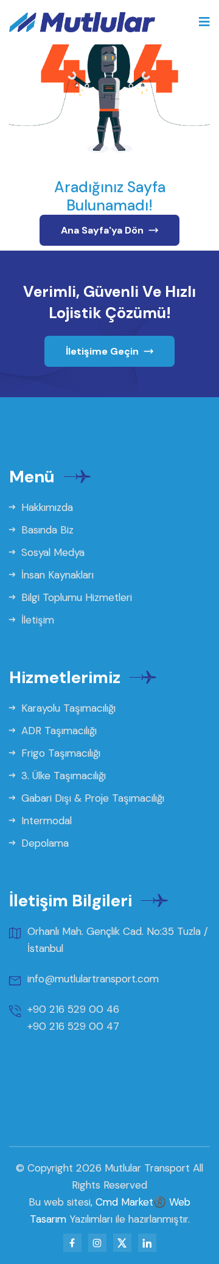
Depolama (43, 843)
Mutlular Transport (147, 1168)
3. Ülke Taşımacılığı (62, 775)
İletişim (36, 620)
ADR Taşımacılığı (57, 730)
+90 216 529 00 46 (73, 1009)
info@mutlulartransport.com (93, 978)
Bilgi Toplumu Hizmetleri (75, 597)
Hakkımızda (45, 507)
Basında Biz (46, 530)
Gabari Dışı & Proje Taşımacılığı (91, 798)
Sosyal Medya (51, 552)
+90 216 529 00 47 (73, 1026)
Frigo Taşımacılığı (59, 753)
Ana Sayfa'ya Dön (103, 230)
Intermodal (45, 820)
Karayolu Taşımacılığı (67, 708)
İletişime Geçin (103, 351)
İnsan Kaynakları (56, 575)
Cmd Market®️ (131, 1202)
